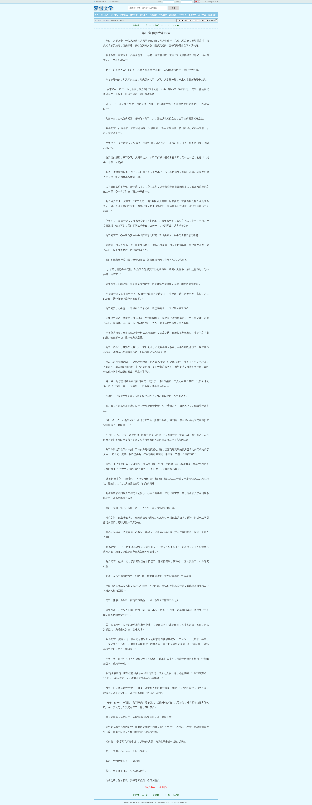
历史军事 (143, 15)
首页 (96, 15)
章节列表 (156, 25)
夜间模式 (212, 20)
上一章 (144, 25)
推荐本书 (136, 25)
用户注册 (215, 2)
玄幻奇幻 (114, 15)
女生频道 (172, 15)
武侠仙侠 (124, 15)
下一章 (167, 25)
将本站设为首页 (101, 2)
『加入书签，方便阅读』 (156, 787)
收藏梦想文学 (114, 2)
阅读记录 (211, 15)
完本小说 (202, 15)
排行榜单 (182, 15)
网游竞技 (153, 15)
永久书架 (104, 15)
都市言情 (133, 15)
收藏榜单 (192, 15)
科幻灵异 (163, 15)
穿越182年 (105, 20)
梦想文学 (103, 8)
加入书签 (176, 25)
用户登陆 (208, 2)
